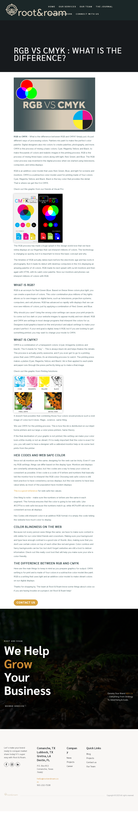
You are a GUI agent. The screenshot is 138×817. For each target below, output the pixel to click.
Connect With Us (87, 14)
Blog (88, 753)
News (69, 757)
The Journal (104, 7)
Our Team (86, 7)
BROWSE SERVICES (14, 706)
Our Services (67, 7)
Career (70, 766)
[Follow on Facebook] (6, 764)
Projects (70, 761)
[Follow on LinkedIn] (17, 764)
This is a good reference (25, 491)
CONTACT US (25, 602)
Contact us (91, 762)
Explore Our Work (60, 14)
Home (51, 7)
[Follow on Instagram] (12, 764)
